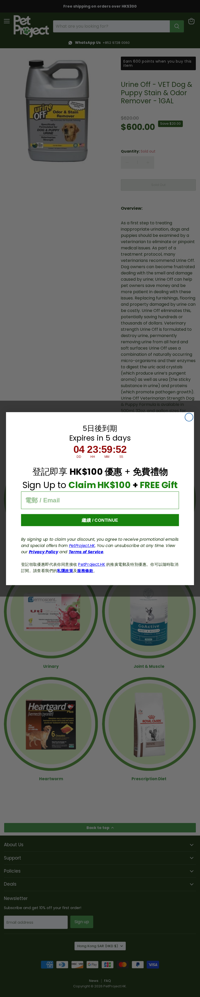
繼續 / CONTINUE (100, 520)
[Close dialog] (189, 417)
